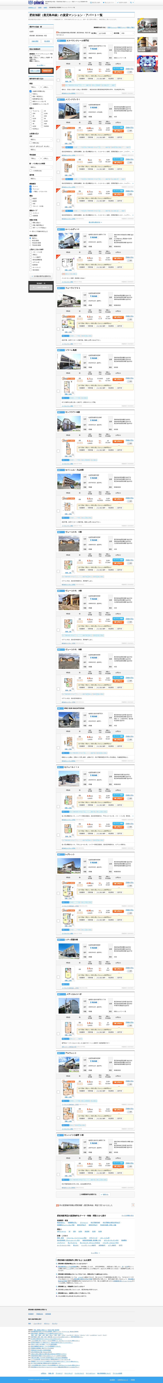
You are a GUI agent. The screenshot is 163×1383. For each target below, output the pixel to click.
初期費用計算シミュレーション (122, 1281)
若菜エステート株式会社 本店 (69, 1046)
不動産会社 (39, 1314)
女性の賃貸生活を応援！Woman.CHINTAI (41, 1352)
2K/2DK (87, 1231)
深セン (51, 1335)
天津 (59, 1335)
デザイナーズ (93, 1238)
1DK (74, 1231)
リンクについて (79, 1373)
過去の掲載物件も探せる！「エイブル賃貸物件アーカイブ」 (46, 1346)
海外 (29, 1323)
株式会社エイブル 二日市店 (68, 155)
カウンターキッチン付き (111, 1240)
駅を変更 (47, 41)
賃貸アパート (122, 27)
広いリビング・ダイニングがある (90, 1242)
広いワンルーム (72, 1242)
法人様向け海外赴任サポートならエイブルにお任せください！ (46, 1338)
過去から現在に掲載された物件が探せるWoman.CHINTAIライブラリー (49, 1353)
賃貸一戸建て (131, 27)
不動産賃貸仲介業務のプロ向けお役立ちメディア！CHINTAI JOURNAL (48, 1355)
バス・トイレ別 (104, 1238)
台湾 (36, 1335)
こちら (80, 1277)
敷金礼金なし (61, 1222)
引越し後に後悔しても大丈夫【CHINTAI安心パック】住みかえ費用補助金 (49, 1357)
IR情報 (133, 1379)
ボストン (46, 1323)
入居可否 (119, 78)
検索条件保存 (47, 70)
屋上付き (76, 1245)
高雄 (40, 1335)
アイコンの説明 (117, 1373)
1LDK (80, 1231)
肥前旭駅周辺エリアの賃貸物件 (67, 1266)
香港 (32, 1335)
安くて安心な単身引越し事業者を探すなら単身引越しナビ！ (46, 1363)
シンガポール (93, 1335)
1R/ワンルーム (61, 1231)
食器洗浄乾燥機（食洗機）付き (91, 1240)
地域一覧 (51, 1373)
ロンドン (54, 1323)
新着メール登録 (35, 70)
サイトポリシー (90, 1373)
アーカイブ (59, 1373)
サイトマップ (69, 1373)
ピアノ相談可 (112, 1245)
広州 (55, 1335)
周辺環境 (111, 78)
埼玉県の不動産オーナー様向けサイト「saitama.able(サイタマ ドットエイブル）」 (52, 1342)
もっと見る (40, 65)
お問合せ (43, 1373)
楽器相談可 (102, 1245)
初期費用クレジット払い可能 (65, 1225)
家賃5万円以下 (93, 1225)
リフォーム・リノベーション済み (76, 1238)
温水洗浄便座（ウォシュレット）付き (68, 1240)
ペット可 (68, 1268)
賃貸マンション (112, 27)
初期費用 (82, 78)
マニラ (104, 1335)
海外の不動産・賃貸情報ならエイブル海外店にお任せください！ (47, 1333)
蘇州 (47, 1335)
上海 (43, 1335)
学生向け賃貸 (51, 1329)
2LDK (94, 1231)
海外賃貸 (57, 1329)
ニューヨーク (38, 1323)
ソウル (63, 1335)
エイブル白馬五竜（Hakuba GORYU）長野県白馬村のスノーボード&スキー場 (50, 1359)
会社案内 (112, 1379)
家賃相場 (48, 1314)
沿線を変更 (35, 41)
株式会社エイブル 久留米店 (68, 93)
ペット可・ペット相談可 (88, 1245)
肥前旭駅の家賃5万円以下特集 (83, 1279)
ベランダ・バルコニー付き (111, 1242)
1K (69, 1231)
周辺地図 (94, 48)
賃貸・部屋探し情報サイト (40, 1329)
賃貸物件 (31, 1314)
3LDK (100, 1231)
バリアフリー (61, 1242)
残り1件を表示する (94, 222)
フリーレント (84, 1222)
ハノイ (99, 1335)
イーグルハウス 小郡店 (67, 281)
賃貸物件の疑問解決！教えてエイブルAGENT (42, 1348)
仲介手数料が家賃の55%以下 (111, 1222)
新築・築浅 (60, 1238)
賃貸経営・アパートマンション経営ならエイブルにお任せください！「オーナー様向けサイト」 (55, 1361)
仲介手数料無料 (95, 1222)
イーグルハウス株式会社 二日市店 (70, 906)
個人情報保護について (104, 1373)
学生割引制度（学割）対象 (108, 1225)
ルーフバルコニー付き (63, 1245)
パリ (87, 1335)
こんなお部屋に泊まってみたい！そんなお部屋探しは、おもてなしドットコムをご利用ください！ (55, 1340)
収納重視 (124, 1240)
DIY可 (120, 1245)
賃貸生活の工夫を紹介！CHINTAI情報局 (41, 1350)
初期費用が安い (72, 1222)
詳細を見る (130, 69)
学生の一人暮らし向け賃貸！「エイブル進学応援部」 (44, 1344)
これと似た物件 (100, 78)
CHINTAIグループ (123, 1379)
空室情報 (90, 78)
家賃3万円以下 (81, 1225)
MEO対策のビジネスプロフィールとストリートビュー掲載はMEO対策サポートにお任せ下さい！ (55, 1367)
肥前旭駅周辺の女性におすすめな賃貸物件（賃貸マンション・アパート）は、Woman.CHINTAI (54, 1331)
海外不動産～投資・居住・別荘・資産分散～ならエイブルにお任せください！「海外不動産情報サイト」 (57, 1336)
